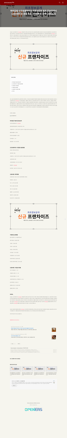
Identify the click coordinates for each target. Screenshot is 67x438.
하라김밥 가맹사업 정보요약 (16, 82)
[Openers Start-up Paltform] (33, 410)
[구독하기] (65, 219)
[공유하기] (14, 344)
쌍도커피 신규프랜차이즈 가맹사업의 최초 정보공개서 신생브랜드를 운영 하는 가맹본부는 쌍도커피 (23, 349)
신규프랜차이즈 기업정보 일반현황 (17, 83)
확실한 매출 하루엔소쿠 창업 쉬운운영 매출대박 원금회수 (22, 328)
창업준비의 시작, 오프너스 (14, 320)
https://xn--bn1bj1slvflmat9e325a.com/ (18, 334)
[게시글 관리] (15, 344)
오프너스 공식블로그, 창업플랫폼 (18, 381)
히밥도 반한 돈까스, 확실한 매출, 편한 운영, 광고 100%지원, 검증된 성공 (24, 329)
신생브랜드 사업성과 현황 (16, 89)
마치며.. (13, 91)
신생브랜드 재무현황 (15, 85)
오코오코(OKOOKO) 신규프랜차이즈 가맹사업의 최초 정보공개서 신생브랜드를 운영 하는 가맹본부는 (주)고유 (25, 352)
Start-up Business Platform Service (33, 403)
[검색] (59, 2)
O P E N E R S (9, 2)
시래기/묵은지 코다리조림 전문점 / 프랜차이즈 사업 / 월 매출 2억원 (23, 337)
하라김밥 (19, 32)
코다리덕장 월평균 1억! (15, 335)
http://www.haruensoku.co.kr (16, 326)
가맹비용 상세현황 (15, 87)
